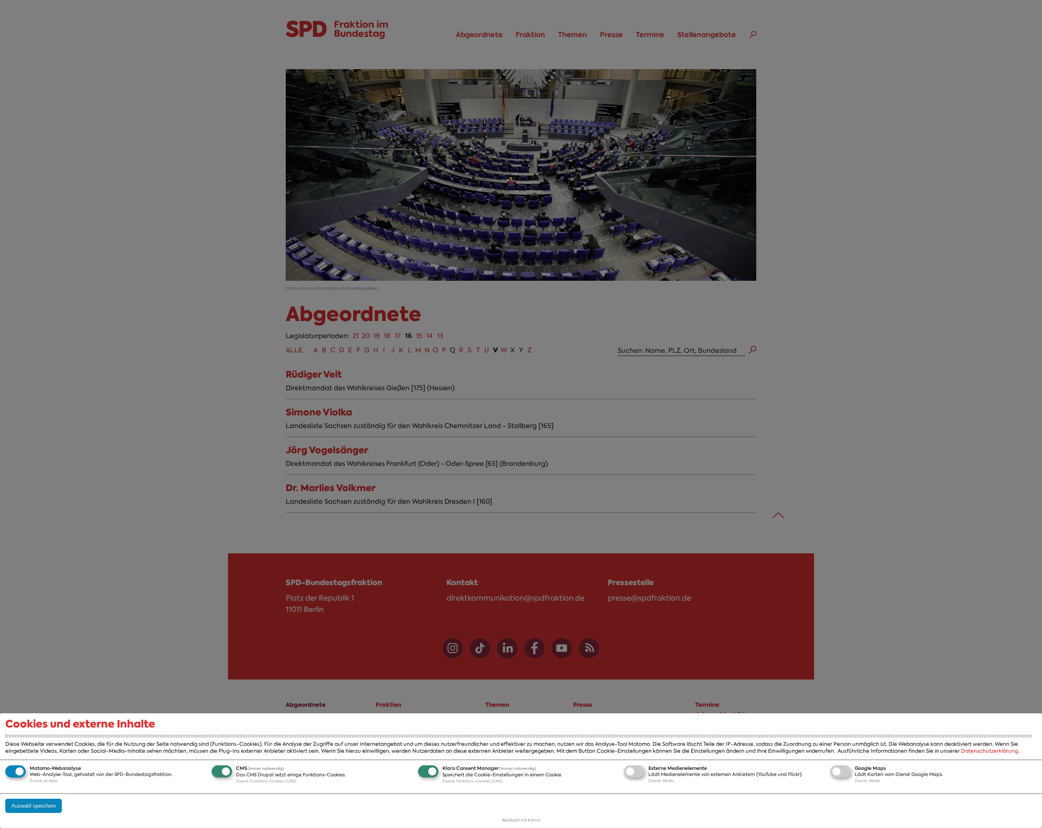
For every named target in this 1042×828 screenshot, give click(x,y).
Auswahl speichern (33, 806)
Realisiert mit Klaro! (521, 820)
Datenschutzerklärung (989, 750)
